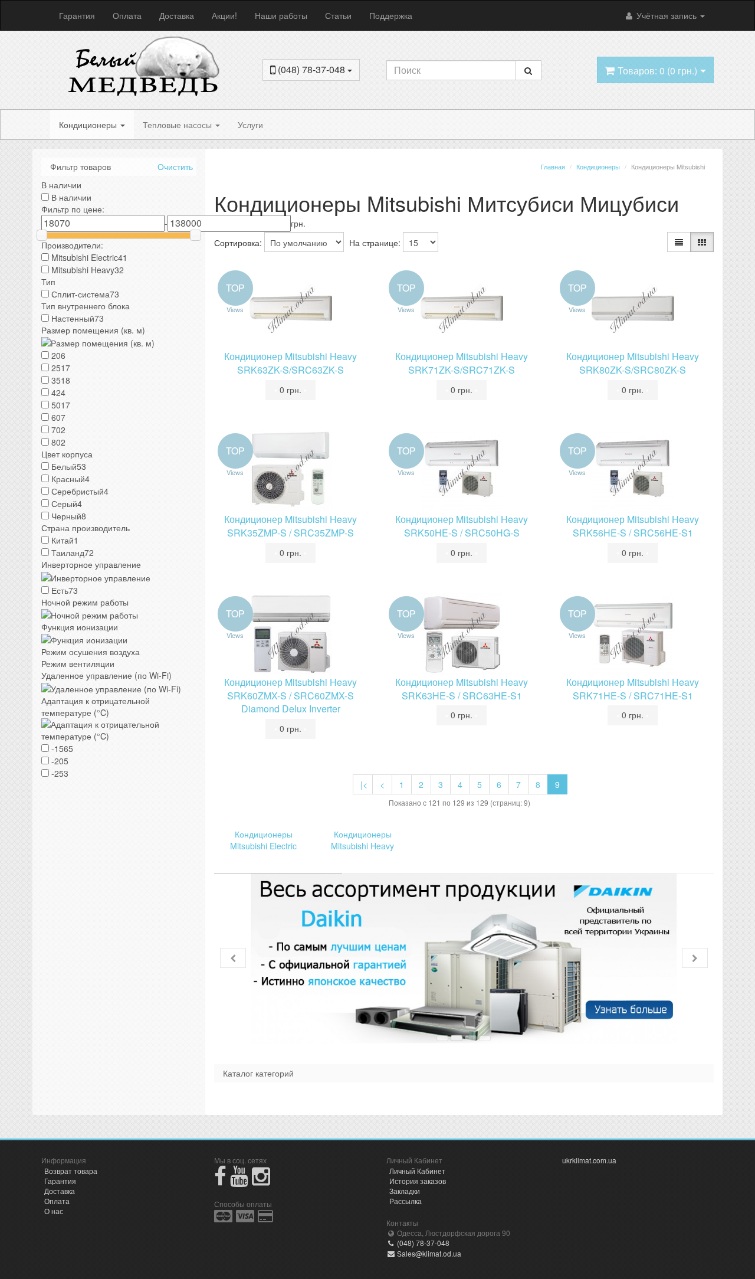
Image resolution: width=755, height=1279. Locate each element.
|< (363, 784)
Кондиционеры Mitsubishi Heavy (362, 840)
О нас (53, 1211)
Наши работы (281, 15)
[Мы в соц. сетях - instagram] (261, 1181)
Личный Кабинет (417, 1171)
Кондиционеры (89, 124)
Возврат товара (70, 1171)
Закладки (404, 1191)
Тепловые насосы (178, 124)
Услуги (250, 124)
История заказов (417, 1181)
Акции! (224, 15)
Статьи (338, 15)
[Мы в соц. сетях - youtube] (239, 1181)
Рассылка (405, 1201)
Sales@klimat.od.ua (428, 1253)
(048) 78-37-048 (422, 1243)
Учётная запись (666, 15)
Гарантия (77, 15)
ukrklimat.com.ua (589, 1160)
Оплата (127, 15)
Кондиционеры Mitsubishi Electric (263, 840)
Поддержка (390, 15)
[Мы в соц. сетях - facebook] (220, 1181)
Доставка (176, 15)
